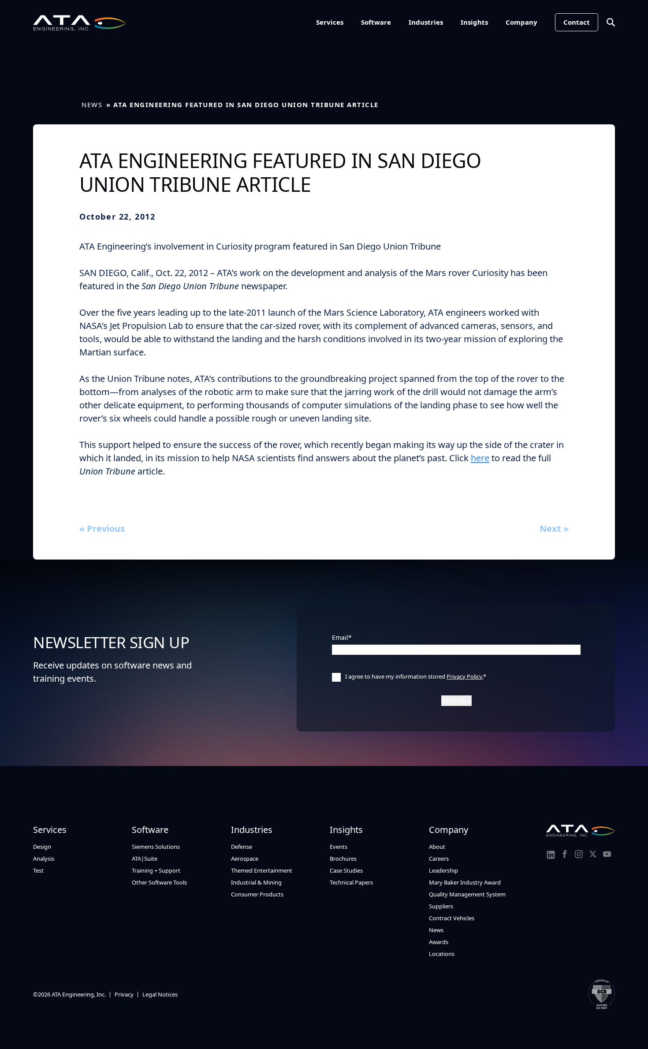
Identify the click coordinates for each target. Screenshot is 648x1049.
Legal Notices (160, 994)
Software (376, 22)
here (480, 458)
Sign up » (456, 701)
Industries (426, 22)
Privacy (124, 994)
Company (521, 22)
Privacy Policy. (465, 676)
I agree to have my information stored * (415, 676)
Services (329, 22)
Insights (474, 22)
